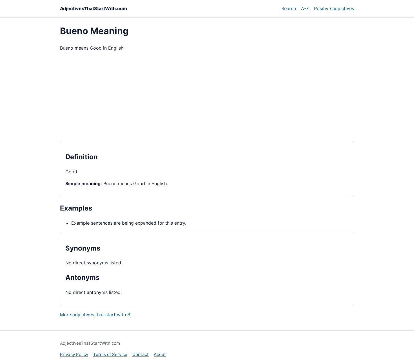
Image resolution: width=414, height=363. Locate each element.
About (160, 354)
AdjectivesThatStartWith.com (93, 8)
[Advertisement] (207, 96)
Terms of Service (110, 354)
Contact (140, 354)
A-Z (305, 8)
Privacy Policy (74, 354)
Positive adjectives (334, 8)
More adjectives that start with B (95, 314)
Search (288, 8)
